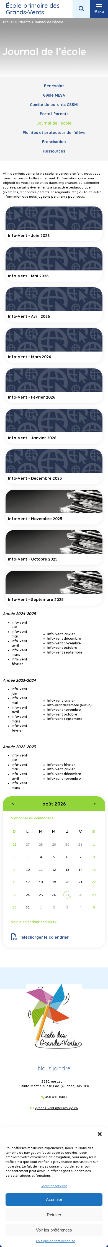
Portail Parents (54, 113)
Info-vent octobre (62, 714)
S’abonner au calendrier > (32, 818)
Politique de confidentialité (55, 1241)
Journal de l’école (54, 123)
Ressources (54, 151)
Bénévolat (54, 85)
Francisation (54, 141)
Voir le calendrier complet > (34, 922)
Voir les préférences (54, 1230)
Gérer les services (54, 1186)
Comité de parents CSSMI (54, 104)
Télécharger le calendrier (44, 937)
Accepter (54, 1199)
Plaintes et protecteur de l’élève (54, 132)
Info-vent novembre (64, 778)
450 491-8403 (56, 1097)
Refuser (54, 1214)
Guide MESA (54, 95)
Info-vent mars (19, 785)
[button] (99, 1134)
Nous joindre (54, 1068)
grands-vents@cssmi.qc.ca (56, 1108)
